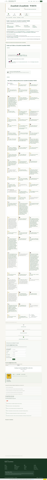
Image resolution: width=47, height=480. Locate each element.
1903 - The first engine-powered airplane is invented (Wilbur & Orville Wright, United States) (34, 98)
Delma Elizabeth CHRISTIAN (10, 27)
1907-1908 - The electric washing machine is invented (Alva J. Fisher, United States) (12, 120)
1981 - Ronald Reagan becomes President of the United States (22, 306)
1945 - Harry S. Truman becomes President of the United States (23, 219)
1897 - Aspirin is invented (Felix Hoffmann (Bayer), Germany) (22, 85)
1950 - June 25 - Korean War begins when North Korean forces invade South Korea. (23, 233)
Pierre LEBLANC (11, 32)
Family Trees (6, 469)
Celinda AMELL (16, 37)
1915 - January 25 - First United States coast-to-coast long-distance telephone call (23, 134)
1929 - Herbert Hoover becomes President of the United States (33, 162)
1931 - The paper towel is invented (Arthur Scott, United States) (12, 179)
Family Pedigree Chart (23, 326)
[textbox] (12, 365)
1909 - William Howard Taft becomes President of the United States (34, 120)
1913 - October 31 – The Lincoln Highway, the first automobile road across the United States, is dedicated (12, 134)
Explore (31, 1)
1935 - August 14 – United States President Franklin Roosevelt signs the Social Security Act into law (23, 192)
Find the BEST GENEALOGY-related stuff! (10, 398)
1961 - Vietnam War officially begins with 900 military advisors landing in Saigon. (34, 239)
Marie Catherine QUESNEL (17, 32)
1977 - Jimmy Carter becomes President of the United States (33, 294)
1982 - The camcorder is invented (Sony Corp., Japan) (12, 317)
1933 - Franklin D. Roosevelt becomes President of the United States (34, 179)
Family (7, 17)
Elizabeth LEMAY (33, 32)
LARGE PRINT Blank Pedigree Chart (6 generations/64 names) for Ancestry (23, 329)
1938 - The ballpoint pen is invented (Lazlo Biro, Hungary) (34, 192)
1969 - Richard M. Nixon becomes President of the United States (23, 275)
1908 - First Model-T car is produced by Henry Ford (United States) (23, 120)
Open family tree (34, 26)
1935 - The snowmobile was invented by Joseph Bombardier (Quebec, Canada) (34, 185)
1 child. (26, 35)
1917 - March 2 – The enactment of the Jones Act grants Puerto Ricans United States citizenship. (34, 134)
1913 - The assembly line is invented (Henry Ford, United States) (23, 126)
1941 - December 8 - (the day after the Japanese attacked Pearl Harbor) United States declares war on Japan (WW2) (12, 204)
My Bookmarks (35, 467)
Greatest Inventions (16, 467)
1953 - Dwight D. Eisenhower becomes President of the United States (34, 233)
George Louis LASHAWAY (10, 37)
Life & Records (14, 17)
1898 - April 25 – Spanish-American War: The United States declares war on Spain (12, 91)
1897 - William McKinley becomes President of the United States (34, 85)
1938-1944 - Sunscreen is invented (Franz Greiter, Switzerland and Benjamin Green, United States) (12, 198)
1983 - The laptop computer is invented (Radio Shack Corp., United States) (23, 317)
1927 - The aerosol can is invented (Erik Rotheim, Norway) (34, 155)
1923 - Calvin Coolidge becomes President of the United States (22, 155)
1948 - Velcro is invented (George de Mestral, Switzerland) (12, 233)
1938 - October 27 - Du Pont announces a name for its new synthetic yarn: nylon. (22, 198)
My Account (35, 466)
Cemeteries (6, 468)
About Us (25, 468)
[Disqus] (23, 428)
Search (29, 1)
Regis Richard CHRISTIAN (27, 32)
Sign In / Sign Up (35, 468)
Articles (34, 1)
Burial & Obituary (19, 17)
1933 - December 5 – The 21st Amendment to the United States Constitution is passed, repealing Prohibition (12, 185)
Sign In (41, 1)
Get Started (25, 466)
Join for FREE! (18, 374)
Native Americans (16, 468)
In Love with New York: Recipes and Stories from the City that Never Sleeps (14, 392)
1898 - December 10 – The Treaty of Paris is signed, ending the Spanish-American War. (23, 91)
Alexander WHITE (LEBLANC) (10, 26)
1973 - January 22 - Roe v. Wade (22, 279)
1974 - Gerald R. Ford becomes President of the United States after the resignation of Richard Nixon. (23, 294)
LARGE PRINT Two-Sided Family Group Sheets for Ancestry (23, 335)
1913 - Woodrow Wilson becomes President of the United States (34, 126)
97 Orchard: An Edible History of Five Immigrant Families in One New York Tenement (15, 390)
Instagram (37, 477)
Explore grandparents (18, 26)
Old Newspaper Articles (16, 466)
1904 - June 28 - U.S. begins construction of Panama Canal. (11, 112)
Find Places (6, 467)
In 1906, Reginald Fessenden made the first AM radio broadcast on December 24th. (34, 112)
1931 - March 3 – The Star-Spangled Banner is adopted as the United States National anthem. (23, 179)
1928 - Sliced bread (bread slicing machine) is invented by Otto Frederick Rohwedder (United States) (23, 162)
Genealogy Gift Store (36, 469)
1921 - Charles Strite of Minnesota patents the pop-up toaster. (34, 148)
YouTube (40, 477)
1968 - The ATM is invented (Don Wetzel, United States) (12, 275)
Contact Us (25, 469)
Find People (6, 466)
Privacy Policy (15, 477)
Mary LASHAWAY (16, 35)
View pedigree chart (35, 27)
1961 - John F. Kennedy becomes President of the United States (23, 239)
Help (36, 1)
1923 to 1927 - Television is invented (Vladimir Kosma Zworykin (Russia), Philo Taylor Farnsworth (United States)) (12, 155)
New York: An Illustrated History (9, 387)
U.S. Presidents (16, 469)
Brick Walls (25, 467)
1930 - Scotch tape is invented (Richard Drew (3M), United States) (23, 170)
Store (38, 1)
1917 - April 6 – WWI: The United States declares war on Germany (12, 139)
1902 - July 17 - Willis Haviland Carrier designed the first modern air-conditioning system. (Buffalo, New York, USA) (23, 99)
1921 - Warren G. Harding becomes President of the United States (23, 148)
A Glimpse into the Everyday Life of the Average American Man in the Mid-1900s (15, 42)
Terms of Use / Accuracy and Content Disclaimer (9, 477)
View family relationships (27, 26)
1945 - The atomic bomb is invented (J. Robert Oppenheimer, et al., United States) (34, 204)
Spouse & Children (10, 17)
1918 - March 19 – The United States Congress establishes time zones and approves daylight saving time (23, 140)
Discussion (22, 17)
